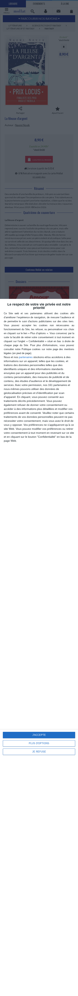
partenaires (26, 357)
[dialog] (39, 647)
